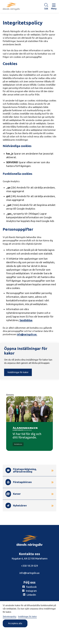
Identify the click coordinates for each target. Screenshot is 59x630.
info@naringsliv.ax (27, 334)
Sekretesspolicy (9, 616)
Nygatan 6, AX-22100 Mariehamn (29, 558)
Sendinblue (25, 320)
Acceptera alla (15, 623)
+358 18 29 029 (29, 565)
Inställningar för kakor (18, 372)
